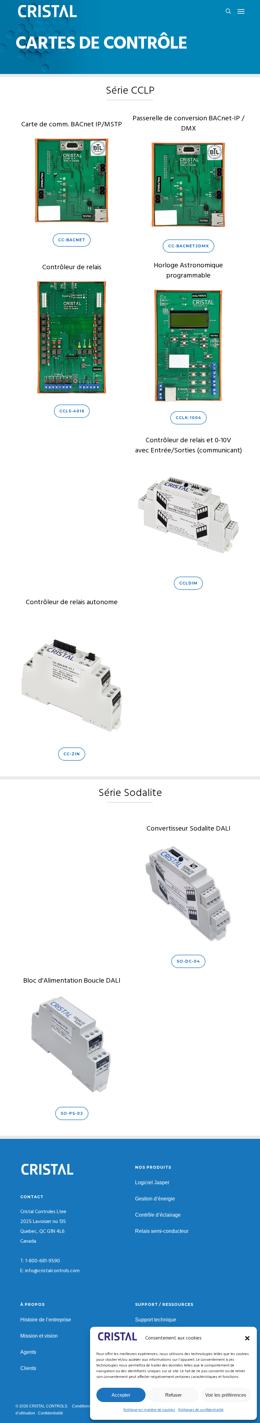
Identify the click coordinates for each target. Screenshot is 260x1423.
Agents (28, 1352)
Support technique (155, 1319)
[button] (247, 1338)
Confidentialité (50, 1413)
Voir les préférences (225, 1395)
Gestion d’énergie (155, 1198)
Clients (28, 1368)
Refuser (173, 1395)
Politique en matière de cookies (149, 1410)
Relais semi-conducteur (161, 1231)
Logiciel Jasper (152, 1182)
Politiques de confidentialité (201, 1410)
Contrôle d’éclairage (158, 1215)
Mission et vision (39, 1336)
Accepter (121, 1395)
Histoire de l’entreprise (45, 1319)
